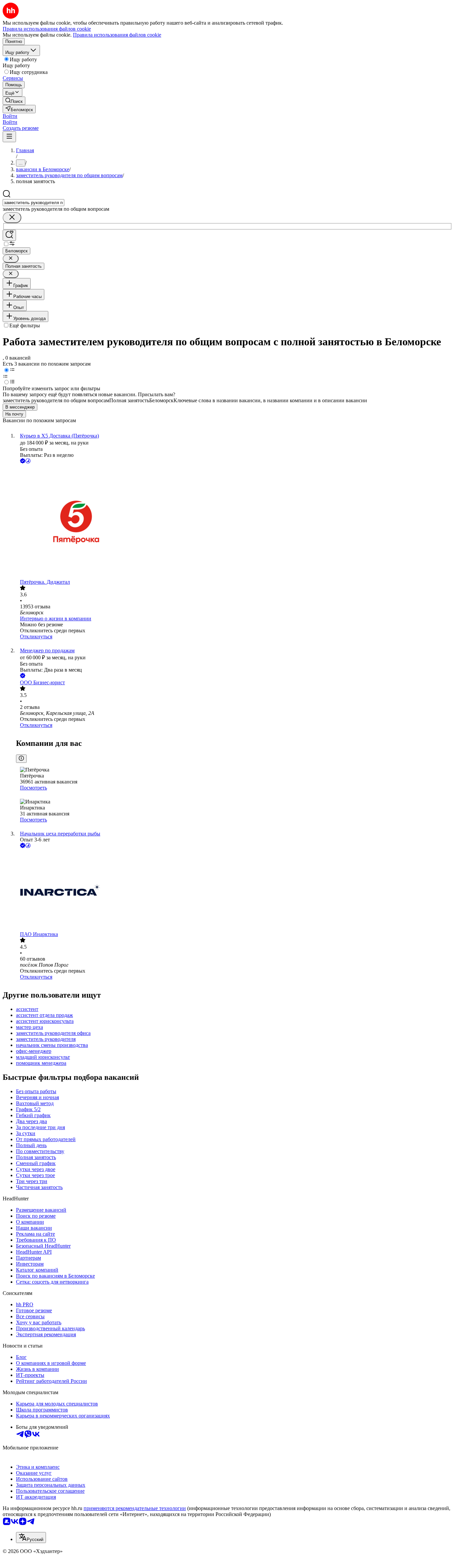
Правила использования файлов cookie (117, 35)
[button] (10, 116)
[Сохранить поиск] (9, 235)
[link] (14, 101)
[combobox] (33, 202)
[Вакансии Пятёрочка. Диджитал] (234, 522)
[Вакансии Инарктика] (234, 890)
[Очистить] (12, 217)
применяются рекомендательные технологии (135, 1508)
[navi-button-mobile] (9, 136)
